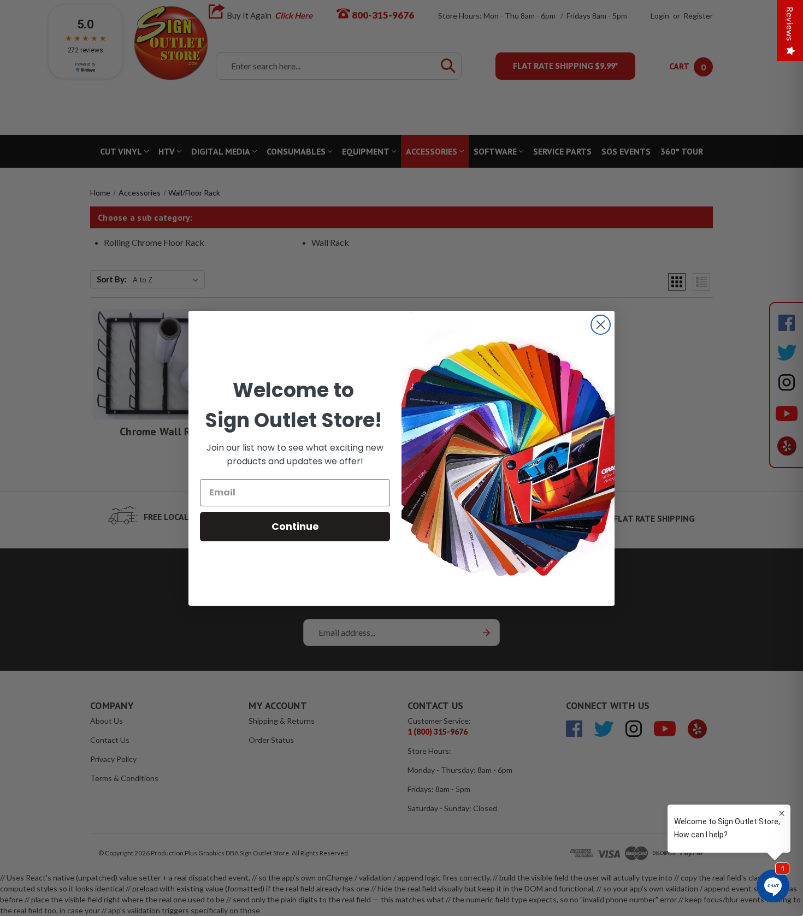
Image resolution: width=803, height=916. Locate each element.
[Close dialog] (600, 324)
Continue (295, 526)
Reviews (790, 24)
